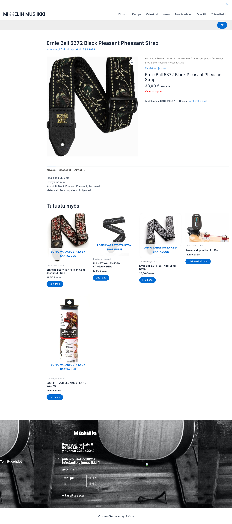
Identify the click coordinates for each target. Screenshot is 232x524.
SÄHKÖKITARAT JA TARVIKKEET (172, 58)
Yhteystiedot (218, 14)
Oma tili (201, 14)
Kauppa (136, 14)
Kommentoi (53, 49)
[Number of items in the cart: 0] (222, 25)
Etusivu (122, 14)
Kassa (166, 14)
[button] (227, 4)
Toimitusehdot (183, 14)
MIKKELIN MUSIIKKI (24, 14)
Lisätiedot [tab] (65, 169)
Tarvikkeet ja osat (201, 58)
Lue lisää (55, 284)
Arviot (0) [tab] (80, 169)
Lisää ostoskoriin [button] (198, 261)
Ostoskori (152, 14)
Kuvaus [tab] (51, 169)
